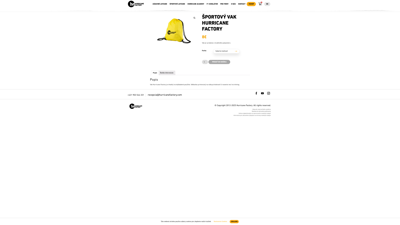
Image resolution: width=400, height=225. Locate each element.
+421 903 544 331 (136, 95)
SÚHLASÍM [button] (234, 221)
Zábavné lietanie (160, 4)
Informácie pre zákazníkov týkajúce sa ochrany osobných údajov (252, 115)
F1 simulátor (212, 4)
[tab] (155, 73)
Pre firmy (224, 4)
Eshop (251, 4)
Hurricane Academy (196, 4)
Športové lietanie (177, 4)
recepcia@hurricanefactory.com (165, 95)
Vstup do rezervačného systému (261, 109)
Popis (155, 73)
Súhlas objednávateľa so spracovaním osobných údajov (255, 113)
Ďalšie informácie (166, 73)
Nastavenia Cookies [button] (220, 221)
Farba (204, 51)
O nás (233, 4)
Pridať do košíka (219, 62)
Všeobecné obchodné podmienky (261, 111)
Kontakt (241, 4)
